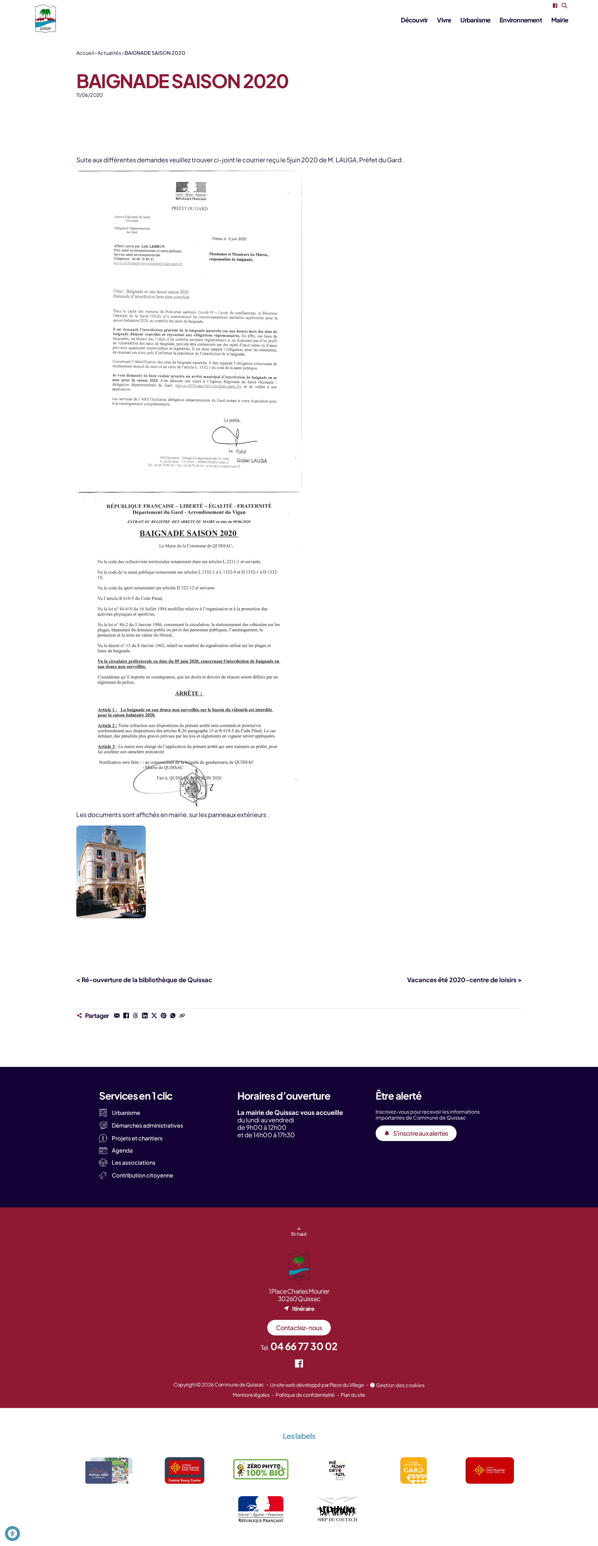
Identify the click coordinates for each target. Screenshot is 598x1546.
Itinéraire (303, 1308)
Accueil (85, 53)
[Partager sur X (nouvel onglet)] (154, 1015)
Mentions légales (251, 1394)
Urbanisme (475, 20)
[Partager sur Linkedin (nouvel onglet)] (145, 1015)
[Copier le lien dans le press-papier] (182, 1015)
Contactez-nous (299, 1327)
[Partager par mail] (116, 1015)
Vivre (444, 20)
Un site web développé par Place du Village (317, 1385)
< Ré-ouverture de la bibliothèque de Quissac (144, 979)
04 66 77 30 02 (304, 1346)
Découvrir (414, 20)
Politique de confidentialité (305, 1394)
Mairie (559, 20)
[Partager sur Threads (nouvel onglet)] (135, 1015)
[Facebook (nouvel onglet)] (555, 5)
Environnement (521, 20)
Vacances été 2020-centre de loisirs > (464, 979)
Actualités (109, 53)
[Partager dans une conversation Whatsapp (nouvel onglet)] (173, 1015)
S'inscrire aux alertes (420, 1133)
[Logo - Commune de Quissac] (45, 18)
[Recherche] (564, 5)
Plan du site (353, 1394)
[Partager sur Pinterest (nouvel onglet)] (163, 1015)
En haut (299, 1234)
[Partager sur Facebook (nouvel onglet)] (126, 1015)
